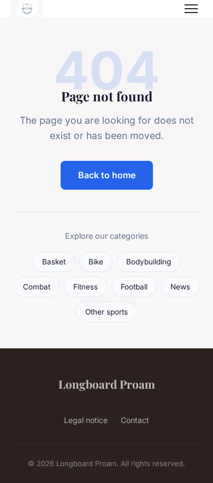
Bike (95, 261)
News (180, 286)
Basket (54, 261)
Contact (135, 420)
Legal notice (86, 420)
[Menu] (191, 8)
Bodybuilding (148, 261)
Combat (36, 286)
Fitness (85, 286)
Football (134, 286)
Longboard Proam (106, 383)
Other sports (106, 311)
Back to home (106, 175)
